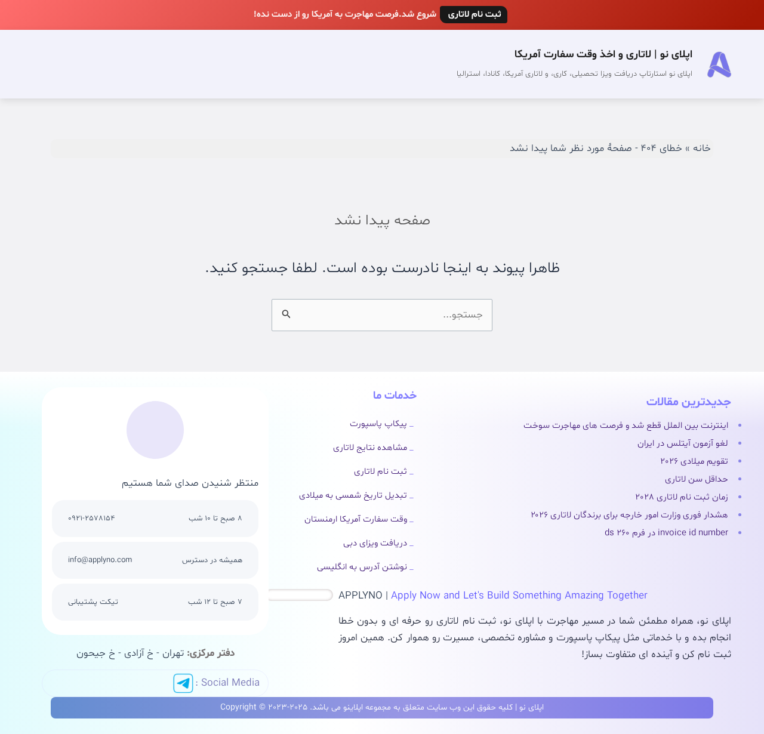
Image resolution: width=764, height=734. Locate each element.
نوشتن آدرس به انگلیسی (362, 567)
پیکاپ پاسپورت (378, 424)
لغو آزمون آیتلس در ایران (682, 443)
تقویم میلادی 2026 (694, 461)
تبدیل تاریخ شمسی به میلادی (353, 495)
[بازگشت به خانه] (719, 64)
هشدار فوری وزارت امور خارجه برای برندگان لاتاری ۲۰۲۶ (629, 515)
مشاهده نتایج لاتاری (370, 448)
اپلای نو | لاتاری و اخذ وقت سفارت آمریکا (603, 54)
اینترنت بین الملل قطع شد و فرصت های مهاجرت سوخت (625, 426)
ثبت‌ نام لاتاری (473, 14)
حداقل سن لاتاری (696, 479)
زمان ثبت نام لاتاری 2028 (681, 497)
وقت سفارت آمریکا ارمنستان (355, 519)
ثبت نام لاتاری (380, 471)
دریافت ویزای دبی (375, 543)
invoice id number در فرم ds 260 (666, 533)
